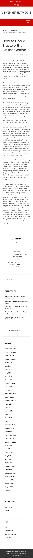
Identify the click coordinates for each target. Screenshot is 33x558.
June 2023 (8, 411)
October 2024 (10, 356)
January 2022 (9, 470)
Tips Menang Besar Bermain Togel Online (16, 302)
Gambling (5, 37)
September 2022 (10, 442)
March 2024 (9, 380)
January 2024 (9, 387)
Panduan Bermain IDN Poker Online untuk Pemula (14, 318)
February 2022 (10, 466)
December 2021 (10, 473)
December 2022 (10, 432)
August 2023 (9, 404)
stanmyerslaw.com (16, 12)
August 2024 (9, 363)
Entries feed (9, 531)
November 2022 (10, 435)
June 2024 (8, 370)
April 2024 (8, 376)
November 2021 (10, 477)
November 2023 (10, 394)
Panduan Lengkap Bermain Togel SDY (16, 313)
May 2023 (8, 414)
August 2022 (9, 445)
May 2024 (8, 373)
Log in (7, 527)
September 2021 (10, 483)
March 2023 (9, 421)
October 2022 (9, 439)
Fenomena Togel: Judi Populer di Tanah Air (16, 307)
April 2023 (8, 418)
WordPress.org (10, 538)
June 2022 (8, 452)
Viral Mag (22, 553)
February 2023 (10, 425)
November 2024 (10, 352)
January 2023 (9, 428)
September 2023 (10, 401)
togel (7, 511)
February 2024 (10, 383)
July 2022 (8, 449)
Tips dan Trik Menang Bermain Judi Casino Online (15, 297)
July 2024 (8, 366)
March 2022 (9, 463)
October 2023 (9, 397)
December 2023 (10, 390)
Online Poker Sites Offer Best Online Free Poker (13, 263)
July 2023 (8, 408)
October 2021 (9, 480)
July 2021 (8, 490)
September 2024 (10, 359)
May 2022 (8, 456)
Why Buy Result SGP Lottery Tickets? (20, 254)
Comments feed (10, 534)
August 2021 (9, 487)
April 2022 (8, 459)
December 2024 (10, 349)
